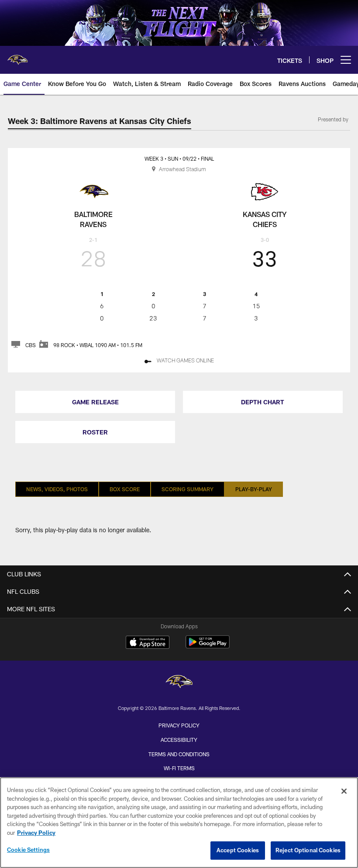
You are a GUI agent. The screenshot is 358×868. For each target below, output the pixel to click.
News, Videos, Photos (57, 489)
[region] (179, 822)
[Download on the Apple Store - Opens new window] (147, 643)
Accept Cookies (238, 850)
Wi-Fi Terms (179, 768)
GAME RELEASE (95, 402)
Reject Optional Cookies (308, 850)
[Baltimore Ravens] (179, 683)
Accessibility (179, 740)
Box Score (125, 489)
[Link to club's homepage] (17, 56)
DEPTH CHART (262, 402)
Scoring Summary (187, 489)
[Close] (344, 791)
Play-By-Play (253, 489)
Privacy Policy (179, 725)
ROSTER (95, 432)
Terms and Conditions (179, 754)
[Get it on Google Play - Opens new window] (207, 646)
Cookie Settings (28, 849)
